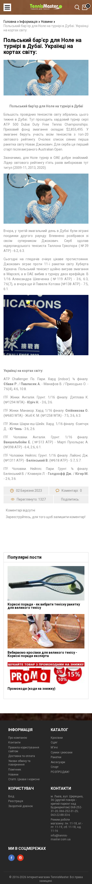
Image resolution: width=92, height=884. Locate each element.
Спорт (55, 767)
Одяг (54, 742)
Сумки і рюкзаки (61, 752)
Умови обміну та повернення (19, 762)
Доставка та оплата (21, 756)
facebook (11, 858)
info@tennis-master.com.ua (61, 837)
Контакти (14, 742)
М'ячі (54, 747)
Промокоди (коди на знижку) (31, 688)
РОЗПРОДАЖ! (60, 772)
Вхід (11, 796)
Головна (10, 22)
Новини (47, 22)
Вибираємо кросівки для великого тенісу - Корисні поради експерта (42, 654)
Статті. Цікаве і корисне (24, 779)
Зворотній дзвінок (20, 806)
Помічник (14, 769)
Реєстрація (15, 801)
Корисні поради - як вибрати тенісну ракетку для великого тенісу (44, 606)
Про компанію (17, 737)
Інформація (29, 22)
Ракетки (56, 757)
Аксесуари (58, 762)
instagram (20, 858)
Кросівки (57, 737)
